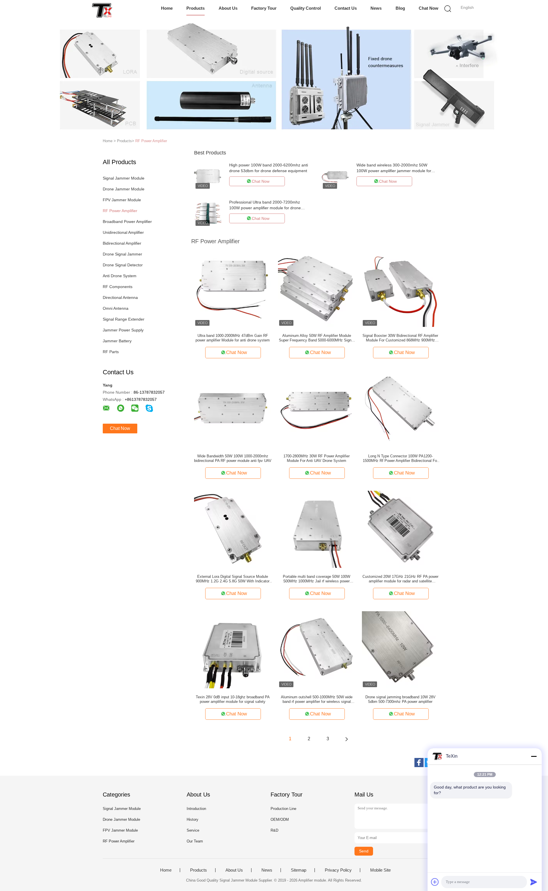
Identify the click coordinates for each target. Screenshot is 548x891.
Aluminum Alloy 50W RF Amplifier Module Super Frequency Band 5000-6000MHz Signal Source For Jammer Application (316, 338)
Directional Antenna (120, 297)
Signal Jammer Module (123, 178)
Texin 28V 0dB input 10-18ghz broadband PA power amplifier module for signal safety (233, 699)
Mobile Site (380, 870)
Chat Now (428, 8)
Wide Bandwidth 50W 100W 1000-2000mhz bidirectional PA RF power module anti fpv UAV (232, 458)
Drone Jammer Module (123, 189)
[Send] (533, 882)
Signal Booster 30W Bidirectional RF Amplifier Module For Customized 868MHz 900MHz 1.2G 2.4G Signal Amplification (400, 338)
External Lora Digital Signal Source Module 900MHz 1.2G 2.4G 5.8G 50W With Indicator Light (232, 579)
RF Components (117, 286)
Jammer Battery (117, 341)
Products (195, 8)
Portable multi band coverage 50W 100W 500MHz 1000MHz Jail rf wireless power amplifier (316, 579)
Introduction (196, 808)
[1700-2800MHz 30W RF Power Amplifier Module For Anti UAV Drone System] (316, 408)
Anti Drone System (119, 275)
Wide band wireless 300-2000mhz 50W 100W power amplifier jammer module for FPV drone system (393, 171)
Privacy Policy (338, 870)
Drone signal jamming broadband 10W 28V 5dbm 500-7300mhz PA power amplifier (400, 699)
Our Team (195, 841)
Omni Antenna (115, 308)
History (192, 819)
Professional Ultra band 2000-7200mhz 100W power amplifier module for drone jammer (265, 208)
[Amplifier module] (102, 10)
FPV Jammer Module (122, 200)
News (376, 8)
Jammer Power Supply (123, 330)
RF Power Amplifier (151, 141)
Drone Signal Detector (123, 265)
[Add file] (435, 882)
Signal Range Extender (123, 319)
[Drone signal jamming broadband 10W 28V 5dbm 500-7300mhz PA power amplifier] (400, 649)
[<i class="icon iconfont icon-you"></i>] (346, 739)
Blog (400, 8)
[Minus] (533, 756)
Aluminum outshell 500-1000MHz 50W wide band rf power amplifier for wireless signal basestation (316, 699)
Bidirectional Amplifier (122, 243)
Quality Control (305, 8)
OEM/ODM (280, 819)
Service (193, 830)
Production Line (283, 808)
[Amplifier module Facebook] (419, 762)
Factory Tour (264, 8)
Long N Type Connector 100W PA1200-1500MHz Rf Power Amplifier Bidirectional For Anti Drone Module (400, 458)
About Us (228, 8)
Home (167, 8)
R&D (274, 830)
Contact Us (346, 8)
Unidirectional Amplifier (123, 232)
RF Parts (111, 351)
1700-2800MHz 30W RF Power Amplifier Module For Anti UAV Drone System (316, 458)
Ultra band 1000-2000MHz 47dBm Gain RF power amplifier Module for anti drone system (233, 337)
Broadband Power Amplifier (127, 221)
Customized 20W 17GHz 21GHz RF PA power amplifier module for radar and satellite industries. (400, 579)
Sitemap (298, 870)
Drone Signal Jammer (122, 254)
